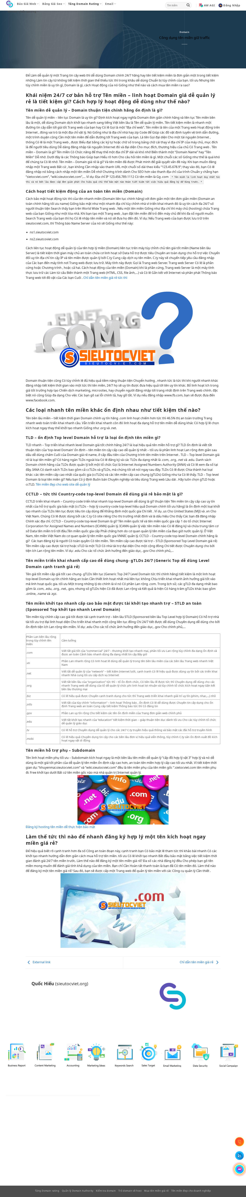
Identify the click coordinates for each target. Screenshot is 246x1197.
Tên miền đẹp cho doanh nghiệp (191, 1190)
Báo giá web (26, 4)
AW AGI (209, 5)
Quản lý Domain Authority (77, 1190)
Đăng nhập (231, 5)
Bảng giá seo (52, 4)
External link (41, 962)
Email (109, 4)
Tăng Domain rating (83, 4)
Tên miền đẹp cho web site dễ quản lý (63, 484)
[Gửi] (188, 5)
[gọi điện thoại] (239, 1142)
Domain (184, 32)
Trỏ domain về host (129, 1190)
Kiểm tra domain (106, 1190)
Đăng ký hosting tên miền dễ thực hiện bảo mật (60, 827)
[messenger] (239, 1169)
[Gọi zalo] (239, 1155)
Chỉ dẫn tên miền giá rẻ (197, 962)
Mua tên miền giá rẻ (156, 1190)
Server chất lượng (21, 11)
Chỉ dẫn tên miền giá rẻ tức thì (105, 278)
